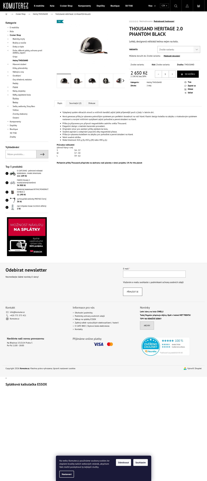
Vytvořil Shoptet (194, 368)
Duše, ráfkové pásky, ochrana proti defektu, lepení (27, 51)
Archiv (147, 325)
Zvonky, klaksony (20, 114)
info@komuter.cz (17, 312)
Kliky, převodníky (20, 68)
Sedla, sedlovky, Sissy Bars (24, 106)
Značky (13, 137)
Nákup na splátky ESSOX (85, 319)
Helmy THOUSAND (20, 60)
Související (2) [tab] (75, 103)
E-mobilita (14, 27)
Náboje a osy (18, 72)
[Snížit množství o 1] (158, 74)
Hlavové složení (19, 64)
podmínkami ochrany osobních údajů (167, 282)
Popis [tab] (59, 103)
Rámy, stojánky (19, 91)
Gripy (15, 56)
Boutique (14, 129)
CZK (164, 5)
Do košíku (190, 74)
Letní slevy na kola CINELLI (151, 312)
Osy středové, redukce (22, 79)
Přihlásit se (132, 291)
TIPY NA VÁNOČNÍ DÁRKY (150, 319)
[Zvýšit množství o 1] (172, 74)
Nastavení (67, 474)
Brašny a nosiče (19, 42)
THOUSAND (189, 64)
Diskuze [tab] (91, 103)
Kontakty (79, 329)
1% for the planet (134, 162)
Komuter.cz (14, 318)
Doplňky (13, 125)
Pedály (15, 83)
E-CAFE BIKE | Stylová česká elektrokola (92, 326)
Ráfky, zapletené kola (22, 94)
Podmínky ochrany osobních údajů (90, 316)
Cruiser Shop (15, 35)
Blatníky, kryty (19, 39)
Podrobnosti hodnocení (164, 21)
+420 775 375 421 (18, 315)
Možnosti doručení (172, 56)
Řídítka (16, 98)
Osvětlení (17, 75)
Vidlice (15, 110)
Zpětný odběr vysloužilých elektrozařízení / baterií (97, 322)
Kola (12, 31)
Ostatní (16, 117)
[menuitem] (39, 5)
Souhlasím (140, 462)
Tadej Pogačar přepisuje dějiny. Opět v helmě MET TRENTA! (165, 315)
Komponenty (15, 121)
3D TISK (13, 133)
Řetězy (15, 102)
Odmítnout (123, 462)
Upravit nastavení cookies (64, 368)
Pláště (15, 87)
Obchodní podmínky (84, 312)
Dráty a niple (18, 46)
